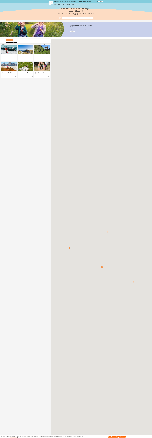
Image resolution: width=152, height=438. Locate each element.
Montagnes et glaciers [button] (9, 42)
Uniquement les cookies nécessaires (112, 436)
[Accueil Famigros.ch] (50, 3)
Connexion (101, 1)
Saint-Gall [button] (15, 42)
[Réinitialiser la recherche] (92, 17)
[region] (76, 436)
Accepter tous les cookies (122, 436)
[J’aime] (15, 60)
